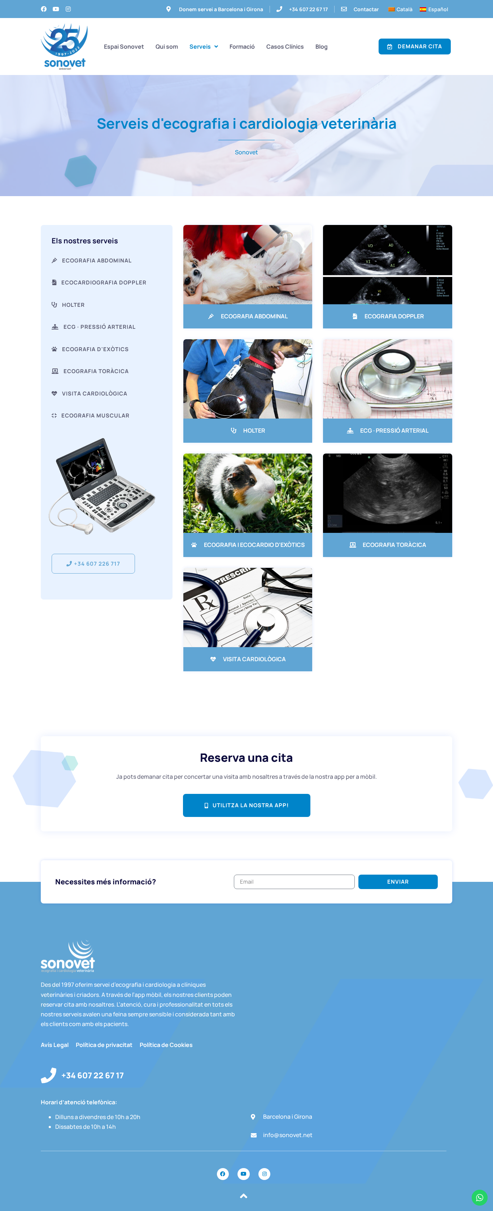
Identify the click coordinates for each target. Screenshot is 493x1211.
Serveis (200, 46)
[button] (90, 416)
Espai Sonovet (124, 46)
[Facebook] (44, 9)
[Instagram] (68, 9)
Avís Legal (55, 1045)
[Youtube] (56, 9)
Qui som (167, 46)
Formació (242, 46)
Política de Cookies (166, 1045)
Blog (321, 46)
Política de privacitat (104, 1045)
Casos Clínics (285, 46)
